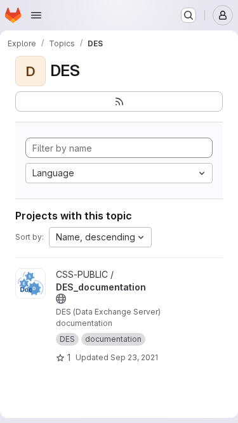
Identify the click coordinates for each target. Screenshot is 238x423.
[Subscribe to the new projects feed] (119, 101)
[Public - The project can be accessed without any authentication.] (61, 299)
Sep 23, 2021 (134, 357)
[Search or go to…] (188, 15)
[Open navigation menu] (36, 15)
